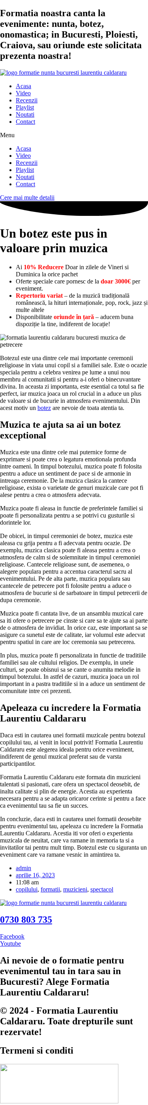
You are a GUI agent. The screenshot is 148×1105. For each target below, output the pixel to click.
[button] (74, 135)
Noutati (25, 114)
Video (23, 93)
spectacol (101, 889)
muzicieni (75, 889)
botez (44, 407)
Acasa (23, 86)
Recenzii (26, 100)
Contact (25, 121)
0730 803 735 (26, 919)
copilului (26, 889)
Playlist (25, 107)
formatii (50, 889)
